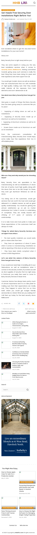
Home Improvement (8, 10)
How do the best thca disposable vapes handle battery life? (19, 333)
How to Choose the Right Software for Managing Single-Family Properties (27, 513)
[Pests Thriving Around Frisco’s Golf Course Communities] (9, 503)
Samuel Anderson (9, 19)
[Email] (33, 303)
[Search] (34, 3)
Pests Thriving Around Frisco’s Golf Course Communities (8, 513)
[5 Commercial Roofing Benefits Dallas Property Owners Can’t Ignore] (6, 345)
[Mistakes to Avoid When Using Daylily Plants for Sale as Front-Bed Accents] (6, 376)
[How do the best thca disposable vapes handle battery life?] (6, 335)
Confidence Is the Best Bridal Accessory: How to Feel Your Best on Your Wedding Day (20, 353)
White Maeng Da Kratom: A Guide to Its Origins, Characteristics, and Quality (20, 323)
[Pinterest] (28, 303)
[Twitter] (24, 303)
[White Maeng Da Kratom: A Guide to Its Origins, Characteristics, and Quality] (6, 325)
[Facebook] (19, 303)
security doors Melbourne (11, 70)
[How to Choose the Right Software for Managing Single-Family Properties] (27, 503)
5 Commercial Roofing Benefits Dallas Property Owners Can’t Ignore (19, 343)
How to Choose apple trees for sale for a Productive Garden (8, 474)
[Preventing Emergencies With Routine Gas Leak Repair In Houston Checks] (27, 477)
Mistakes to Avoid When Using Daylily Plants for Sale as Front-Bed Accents (21, 375)
